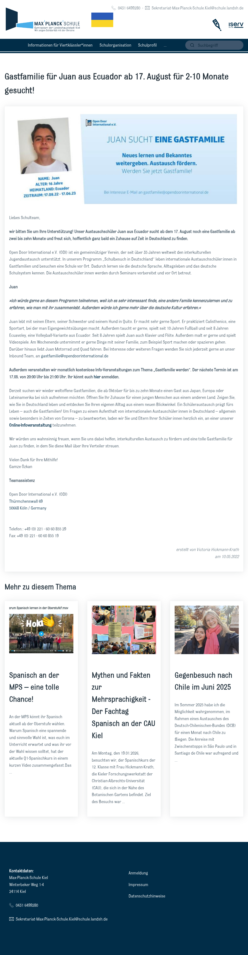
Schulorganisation (115, 45)
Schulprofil (147, 45)
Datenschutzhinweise (147, 896)
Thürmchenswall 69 (26, 501)
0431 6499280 (129, 8)
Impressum (138, 884)
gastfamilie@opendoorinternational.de (74, 356)
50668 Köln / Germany (27, 508)
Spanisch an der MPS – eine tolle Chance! (34, 687)
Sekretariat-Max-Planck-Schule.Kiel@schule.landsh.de (197, 8)
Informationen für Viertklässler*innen (60, 45)
